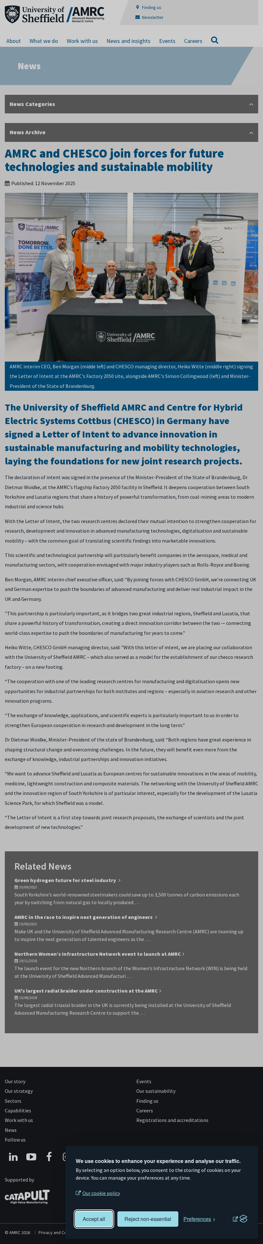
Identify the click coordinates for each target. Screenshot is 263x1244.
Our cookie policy (101, 1193)
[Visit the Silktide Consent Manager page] (240, 1219)
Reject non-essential (147, 1219)
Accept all (94, 1219)
